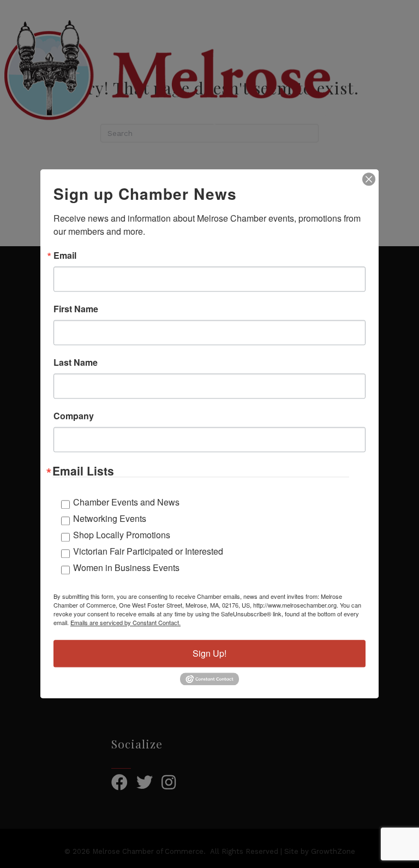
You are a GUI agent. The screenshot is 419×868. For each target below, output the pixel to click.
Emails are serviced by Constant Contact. (125, 622)
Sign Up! (209, 653)
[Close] (368, 179)
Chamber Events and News (126, 502)
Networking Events (109, 518)
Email (64, 255)
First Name (75, 309)
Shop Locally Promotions (121, 534)
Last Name (75, 362)
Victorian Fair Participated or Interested (148, 551)
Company (73, 416)
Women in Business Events (126, 567)
